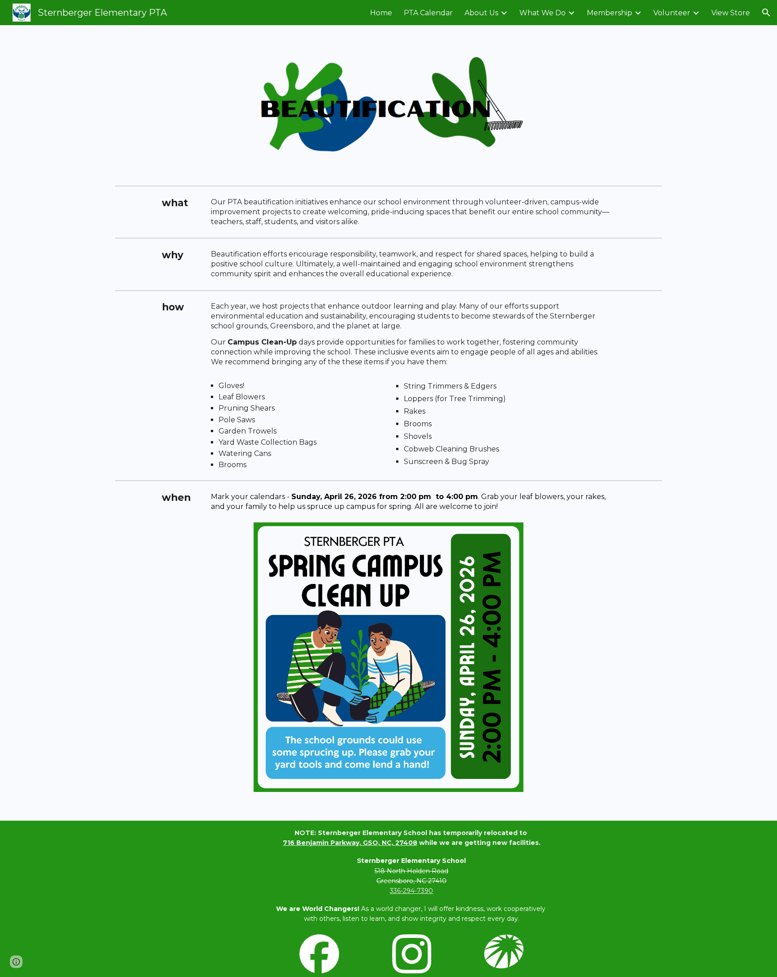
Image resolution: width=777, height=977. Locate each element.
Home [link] (381, 13)
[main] (180, 203)
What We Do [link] (542, 13)
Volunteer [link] (671, 13)
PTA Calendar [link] (428, 13)
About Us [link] (481, 13)
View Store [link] (730, 13)
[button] (766, 12)
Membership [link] (609, 13)
